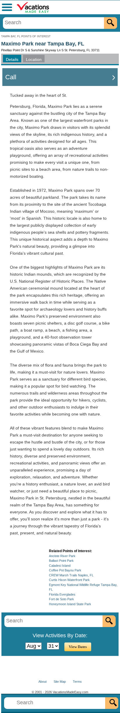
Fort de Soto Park (61, 599)
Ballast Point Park (61, 560)
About (42, 681)
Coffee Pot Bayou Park (65, 570)
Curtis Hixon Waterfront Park (69, 580)
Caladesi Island (59, 565)
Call (10, 77)
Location (34, 59)
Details (12, 59)
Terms (77, 681)
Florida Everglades (62, 594)
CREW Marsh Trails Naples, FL (71, 575)
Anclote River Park (62, 556)
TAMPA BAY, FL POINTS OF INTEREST (26, 36)
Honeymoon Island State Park (70, 604)
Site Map (60, 681)
